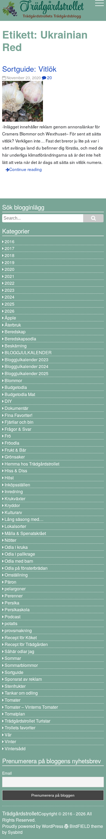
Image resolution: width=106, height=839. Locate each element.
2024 (9, 297)
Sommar (13, 658)
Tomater (12, 700)
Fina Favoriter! (18, 415)
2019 (9, 262)
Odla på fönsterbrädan (26, 568)
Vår (8, 735)
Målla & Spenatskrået (25, 533)
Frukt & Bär (15, 450)
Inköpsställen (17, 485)
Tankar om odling (21, 693)
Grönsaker (15, 457)
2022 (9, 283)
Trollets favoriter (20, 727)
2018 (9, 255)
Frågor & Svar (18, 429)
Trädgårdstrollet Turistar (27, 721)
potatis (11, 623)
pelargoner (15, 588)
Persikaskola (17, 609)
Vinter (10, 741)
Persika (12, 603)
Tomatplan (15, 714)
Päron (10, 582)
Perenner (14, 596)
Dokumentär (16, 408)
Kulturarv (13, 512)
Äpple (10, 318)
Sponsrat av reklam (23, 679)
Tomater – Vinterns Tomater (31, 707)
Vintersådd (15, 748)
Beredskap (15, 331)
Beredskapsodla (20, 338)
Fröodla (12, 443)
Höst (9, 477)
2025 (9, 304)
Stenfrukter (15, 686)
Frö (8, 436)
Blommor (13, 380)
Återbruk (13, 325)
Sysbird (15, 832)
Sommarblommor (21, 665)
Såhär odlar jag (19, 651)
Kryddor (12, 505)
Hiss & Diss (16, 470)
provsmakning (18, 630)
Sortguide (14, 672)
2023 (9, 290)
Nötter (10, 540)
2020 (9, 269)
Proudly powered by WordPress (32, 826)
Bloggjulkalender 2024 (26, 366)
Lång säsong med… (24, 519)
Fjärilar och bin (19, 422)
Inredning (14, 491)
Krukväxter (15, 498)
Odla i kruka (16, 547)
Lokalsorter (15, 526)
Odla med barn (19, 561)
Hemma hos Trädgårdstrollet (32, 464)
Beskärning (16, 346)
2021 (9, 276)
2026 (9, 311)
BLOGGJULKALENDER (28, 352)
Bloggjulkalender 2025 (26, 373)
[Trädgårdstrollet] (43, 16)
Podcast (12, 616)
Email (7, 773)
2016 (9, 241)
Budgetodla (16, 387)
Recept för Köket (21, 637)
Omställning (16, 575)
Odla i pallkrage (20, 554)
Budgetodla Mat (20, 394)
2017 (9, 248)
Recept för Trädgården (26, 644)
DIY (8, 401)
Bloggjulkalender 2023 (26, 359)
